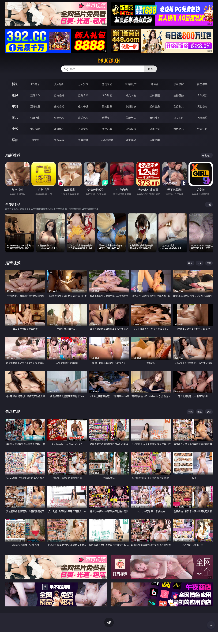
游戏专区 (107, 84)
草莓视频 (83, 140)
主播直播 (178, 95)
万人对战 (83, 84)
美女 (190, 263)
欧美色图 (83, 117)
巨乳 (199, 263)
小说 (15, 129)
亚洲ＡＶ (35, 95)
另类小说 (155, 129)
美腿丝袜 (131, 117)
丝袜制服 (155, 95)
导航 (15, 140)
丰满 (190, 411)
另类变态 (202, 106)
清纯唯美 (155, 117)
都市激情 (35, 129)
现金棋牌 (178, 84)
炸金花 (154, 84)
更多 (209, 263)
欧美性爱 (107, 106)
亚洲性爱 (35, 106)
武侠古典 (107, 129)
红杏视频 (131, 140)
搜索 (150, 69)
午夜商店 (59, 140)
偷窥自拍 (35, 117)
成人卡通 (83, 106)
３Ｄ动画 (107, 95)
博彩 (15, 84)
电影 (15, 106)
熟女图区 (178, 117)
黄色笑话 (178, 129)
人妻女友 (83, 129)
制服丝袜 (131, 106)
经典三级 (155, 106)
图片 (15, 118)
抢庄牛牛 (202, 84)
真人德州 (59, 84)
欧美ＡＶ (83, 95)
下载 (209, 204)
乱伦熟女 (178, 106)
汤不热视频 (107, 140)
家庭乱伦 (59, 129)
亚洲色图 (59, 117)
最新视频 (13, 263)
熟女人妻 (131, 95)
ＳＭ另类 (202, 95)
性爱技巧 (202, 129)
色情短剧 (155, 140)
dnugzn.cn (109, 61)
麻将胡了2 (131, 84)
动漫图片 (107, 117)
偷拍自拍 (59, 106)
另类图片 (202, 117)
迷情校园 (131, 129)
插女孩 (35, 140)
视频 (15, 95)
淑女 (199, 411)
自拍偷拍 (59, 95)
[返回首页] (211, 625)
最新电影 (13, 411)
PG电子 (35, 84)
